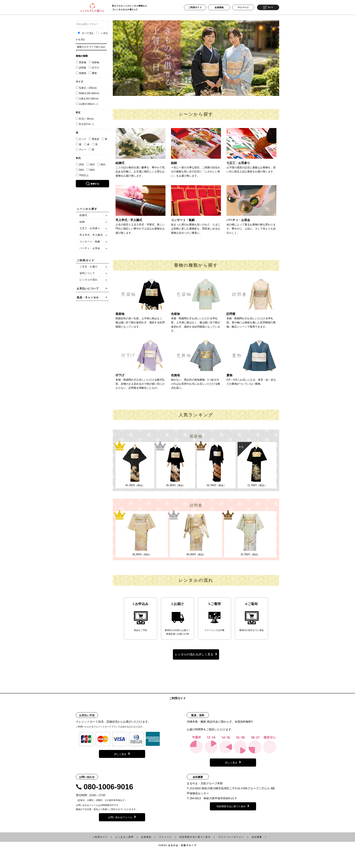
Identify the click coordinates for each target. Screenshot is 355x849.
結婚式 (83, 215)
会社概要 (257, 837)
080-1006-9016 (108, 787)
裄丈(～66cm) (86, 118)
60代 (92, 170)
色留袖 (95, 62)
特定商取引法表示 (195, 837)
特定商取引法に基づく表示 (231, 806)
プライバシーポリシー (231, 837)
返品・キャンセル (88, 297)
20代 (81, 164)
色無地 (82, 73)
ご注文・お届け (89, 266)
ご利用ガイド (195, 7)
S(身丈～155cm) (88, 87)
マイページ (243, 7)
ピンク (82, 139)
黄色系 (95, 139)
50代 (81, 170)
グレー (82, 149)
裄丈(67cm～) (86, 124)
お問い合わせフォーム (120, 817)
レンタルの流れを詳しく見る (194, 654)
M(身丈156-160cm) (89, 93)
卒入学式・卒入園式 (91, 235)
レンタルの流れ (89, 279)
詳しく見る (120, 754)
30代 (92, 164)
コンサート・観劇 (90, 241)
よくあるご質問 (124, 837)
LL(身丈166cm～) (88, 104)
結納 (82, 221)
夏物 (94, 73)
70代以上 (84, 175)
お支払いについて (88, 288)
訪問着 (82, 67)
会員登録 (219, 7)
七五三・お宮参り (90, 228)
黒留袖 (82, 62)
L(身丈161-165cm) (88, 98)
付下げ (95, 67)
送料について (87, 273)
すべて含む (88, 33)
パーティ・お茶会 (90, 248)
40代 (102, 164)
